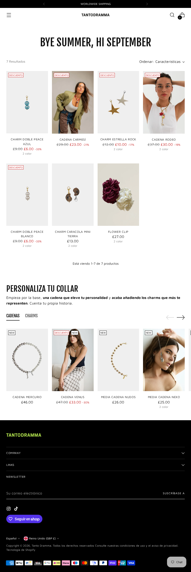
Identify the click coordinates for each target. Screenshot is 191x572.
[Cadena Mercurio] (27, 360)
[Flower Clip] (118, 194)
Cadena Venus (73, 397)
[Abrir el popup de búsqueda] (172, 15)
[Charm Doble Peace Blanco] (27, 194)
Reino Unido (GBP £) (42, 538)
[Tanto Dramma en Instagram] (9, 509)
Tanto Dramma (41, 545)
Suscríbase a (174, 493)
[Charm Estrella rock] (118, 102)
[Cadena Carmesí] (73, 102)
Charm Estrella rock (118, 139)
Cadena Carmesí (73, 139)
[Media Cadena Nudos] (118, 360)
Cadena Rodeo (164, 139)
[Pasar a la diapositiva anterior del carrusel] (170, 318)
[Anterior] (44, 4)
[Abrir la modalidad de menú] (9, 15)
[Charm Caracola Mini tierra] (73, 194)
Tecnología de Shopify (20, 550)
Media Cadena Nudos (118, 397)
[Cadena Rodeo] (164, 102)
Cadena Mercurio (27, 397)
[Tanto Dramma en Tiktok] (16, 509)
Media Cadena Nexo (164, 397)
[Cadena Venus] (73, 360)
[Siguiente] (147, 4)
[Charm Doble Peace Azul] (27, 102)
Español (11, 538)
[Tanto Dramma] (95, 15)
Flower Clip (118, 232)
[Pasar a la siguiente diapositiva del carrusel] (181, 317)
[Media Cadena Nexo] (164, 360)
